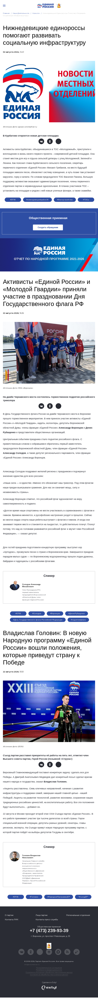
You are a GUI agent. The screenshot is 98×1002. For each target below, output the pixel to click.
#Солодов (36, 613)
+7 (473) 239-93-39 (49, 930)
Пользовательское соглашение (49, 968)
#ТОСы (86, 200)
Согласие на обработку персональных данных (49, 975)
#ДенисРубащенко (76, 613)
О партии (9, 915)
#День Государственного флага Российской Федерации (37, 620)
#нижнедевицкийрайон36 (37, 200)
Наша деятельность (21, 13)
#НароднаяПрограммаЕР (58, 897)
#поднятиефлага (78, 620)
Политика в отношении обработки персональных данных (49, 972)
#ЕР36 (13, 200)
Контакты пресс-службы (47, 919)
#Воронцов (55, 613)
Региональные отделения (78, 915)
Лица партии (41, 915)
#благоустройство (65, 200)
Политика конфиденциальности (49, 970)
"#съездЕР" (83, 897)
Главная (6, 13)
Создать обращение (48, 227)
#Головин (34, 897)
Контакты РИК (11, 919)
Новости (36, 13)
